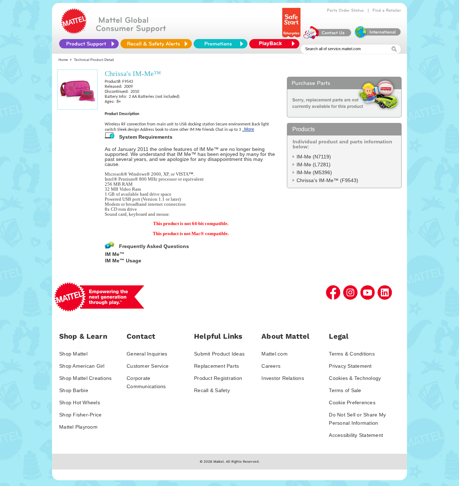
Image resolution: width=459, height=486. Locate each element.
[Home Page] (74, 32)
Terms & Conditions (352, 354)
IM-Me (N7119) (314, 156)
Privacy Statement (350, 366)
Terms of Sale (345, 390)
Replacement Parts (216, 366)
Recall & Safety (212, 390)
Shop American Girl (82, 366)
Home (63, 60)
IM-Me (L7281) (314, 164)
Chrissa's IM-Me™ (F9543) (327, 180)
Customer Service (148, 366)
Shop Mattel (73, 354)
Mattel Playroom (78, 427)
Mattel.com (274, 354)
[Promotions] (220, 43)
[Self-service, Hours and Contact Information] (327, 37)
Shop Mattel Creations (85, 378)
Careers (270, 366)
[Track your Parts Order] (345, 10)
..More (248, 129)
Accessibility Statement (356, 435)
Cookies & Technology (355, 378)
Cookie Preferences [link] (352, 402)
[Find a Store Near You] (387, 10)
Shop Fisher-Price (80, 415)
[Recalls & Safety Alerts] (156, 43)
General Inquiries (147, 354)
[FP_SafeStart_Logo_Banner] (292, 37)
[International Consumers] (377, 37)
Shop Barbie (73, 390)
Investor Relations (282, 378)
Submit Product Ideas (219, 354)
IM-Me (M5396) (314, 172)
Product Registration (218, 378)
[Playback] (276, 43)
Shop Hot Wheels (79, 402)
